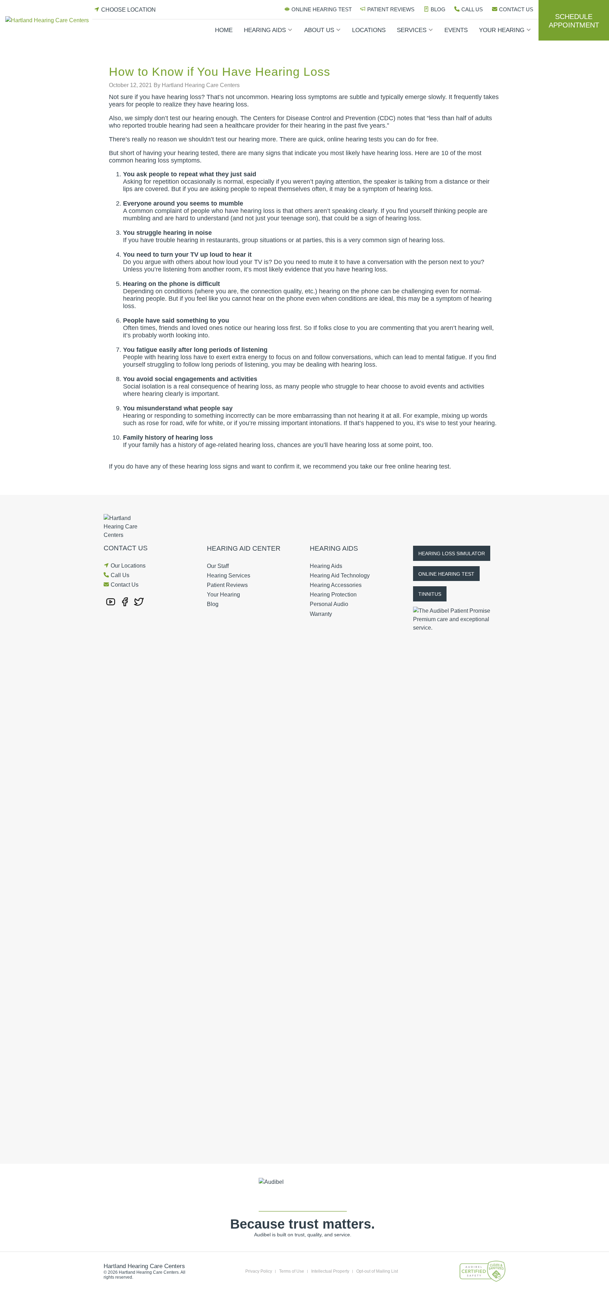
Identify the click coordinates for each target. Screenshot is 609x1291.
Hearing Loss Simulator (451, 553)
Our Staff (218, 566)
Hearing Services (228, 576)
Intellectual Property (330, 1271)
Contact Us (516, 9)
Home (224, 30)
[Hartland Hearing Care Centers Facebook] (124, 601)
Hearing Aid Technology (340, 576)
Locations (369, 30)
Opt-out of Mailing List (377, 1271)
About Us (319, 30)
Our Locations (128, 566)
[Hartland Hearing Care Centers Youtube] (110, 601)
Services (411, 30)
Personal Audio (329, 604)
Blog (438, 9)
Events (456, 30)
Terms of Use (291, 1271)
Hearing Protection (333, 595)
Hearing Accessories (336, 585)
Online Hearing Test (321, 9)
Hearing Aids (265, 30)
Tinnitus (429, 594)
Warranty (321, 614)
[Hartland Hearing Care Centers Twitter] (139, 601)
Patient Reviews (390, 9)
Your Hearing (501, 30)
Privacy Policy (258, 1271)
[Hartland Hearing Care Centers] (48, 20)
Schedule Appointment (574, 21)
